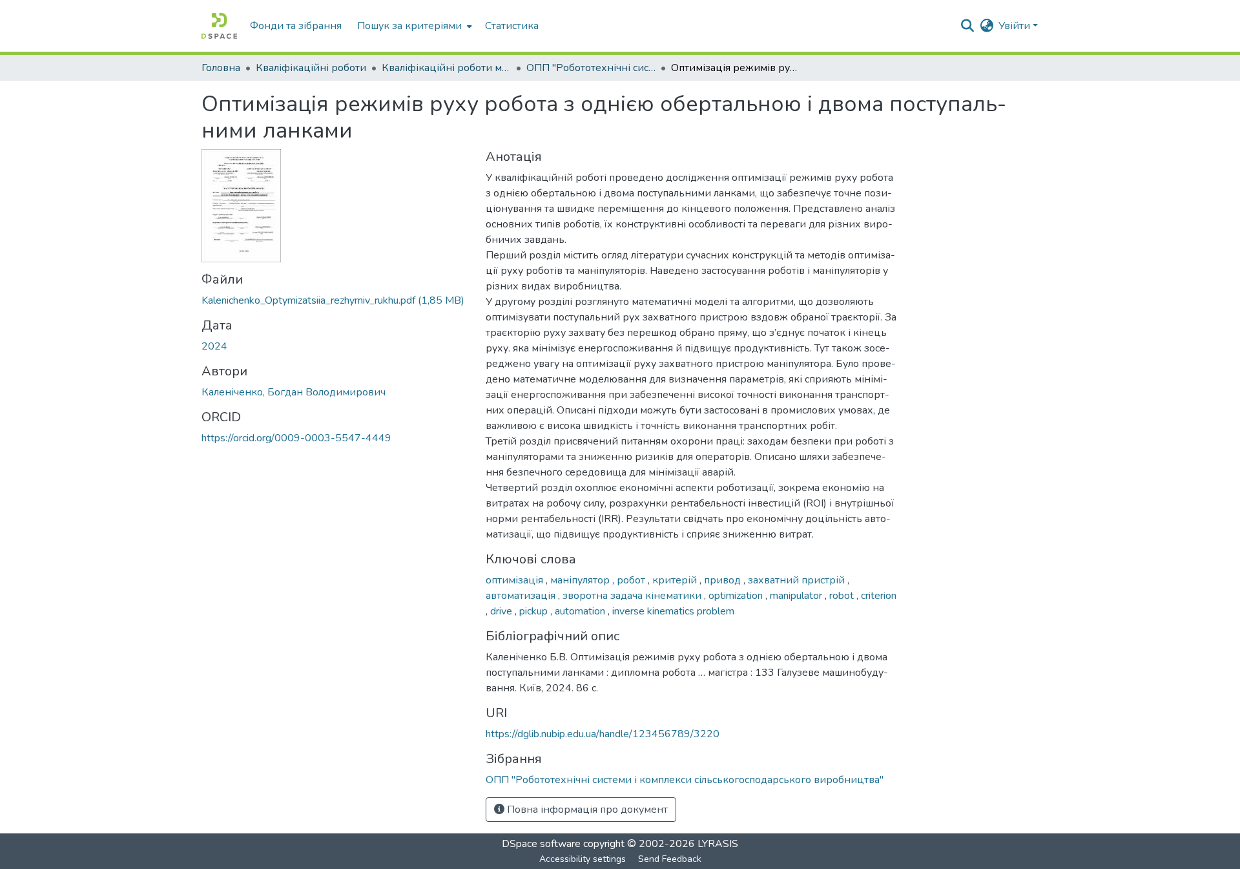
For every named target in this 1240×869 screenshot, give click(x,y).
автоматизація (522, 596)
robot (842, 596)
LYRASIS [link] (718, 844)
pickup (534, 611)
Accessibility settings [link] (582, 859)
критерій (675, 580)
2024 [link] (214, 346)
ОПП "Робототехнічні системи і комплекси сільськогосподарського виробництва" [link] (591, 68)
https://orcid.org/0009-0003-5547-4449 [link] (296, 438)
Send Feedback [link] (669, 859)
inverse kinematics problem (673, 611)
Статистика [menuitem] (512, 26)
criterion (878, 596)
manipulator (797, 596)
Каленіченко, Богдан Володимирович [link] (294, 392)
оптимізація (516, 580)
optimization (736, 596)
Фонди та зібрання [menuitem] (296, 26)
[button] (219, 26)
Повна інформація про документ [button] (586, 809)
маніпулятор (581, 580)
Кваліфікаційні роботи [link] (311, 68)
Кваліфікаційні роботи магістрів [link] (446, 68)
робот (632, 580)
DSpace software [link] (541, 844)
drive (502, 611)
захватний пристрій (797, 580)
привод (723, 580)
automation (581, 611)
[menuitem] (413, 26)
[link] (336, 300)
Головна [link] (221, 68)
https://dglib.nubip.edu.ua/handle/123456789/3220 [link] (602, 734)
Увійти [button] (1015, 26)
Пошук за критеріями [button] (409, 26)
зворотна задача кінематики (633, 596)
